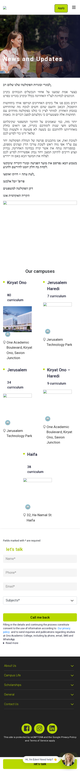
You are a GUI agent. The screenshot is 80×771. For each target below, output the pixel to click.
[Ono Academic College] (4, 7)
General (9, 694)
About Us (10, 666)
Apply (61, 8)
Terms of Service (39, 740)
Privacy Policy (68, 737)
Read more (12, 643)
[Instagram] (39, 728)
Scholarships (12, 685)
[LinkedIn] (52, 728)
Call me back (40, 617)
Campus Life (12, 675)
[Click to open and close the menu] (74, 7)
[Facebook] (27, 728)
